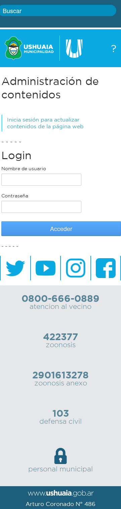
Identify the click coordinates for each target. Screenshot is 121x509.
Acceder (61, 228)
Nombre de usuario (23, 168)
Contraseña (14, 195)
